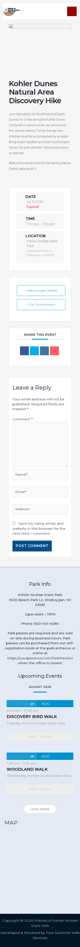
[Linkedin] (44, 350)
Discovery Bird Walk (32, 716)
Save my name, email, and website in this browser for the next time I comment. (39, 528)
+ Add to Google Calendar (41, 290)
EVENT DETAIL (40, 736)
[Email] (54, 350)
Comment (22, 419)
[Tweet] (34, 350)
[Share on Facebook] (24, 350)
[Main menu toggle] (72, 11)
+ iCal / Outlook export (41, 304)
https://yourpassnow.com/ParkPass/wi (40, 658)
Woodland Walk (27, 769)
